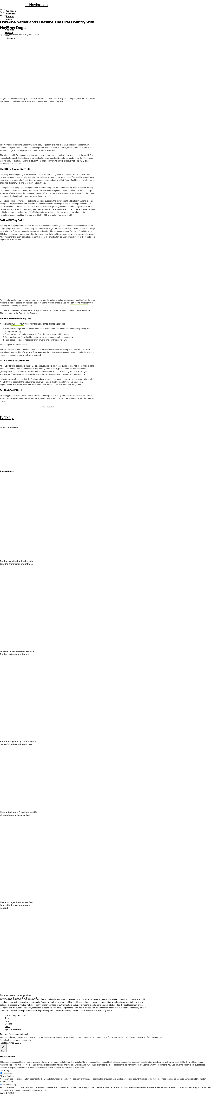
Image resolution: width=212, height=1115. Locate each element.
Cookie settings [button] (7, 1042)
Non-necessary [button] (6, 1081)
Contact (8, 1023)
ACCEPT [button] (19, 1042)
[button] (36, 4)
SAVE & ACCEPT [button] (8, 1092)
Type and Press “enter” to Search (14, 1034)
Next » (48, 418)
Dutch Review (17, 323)
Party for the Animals (79, 302)
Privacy (8, 1020)
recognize (42, 352)
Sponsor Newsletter (13, 1029)
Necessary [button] (4, 1070)
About (7, 1026)
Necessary (7, 1073)
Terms (7, 1018)
